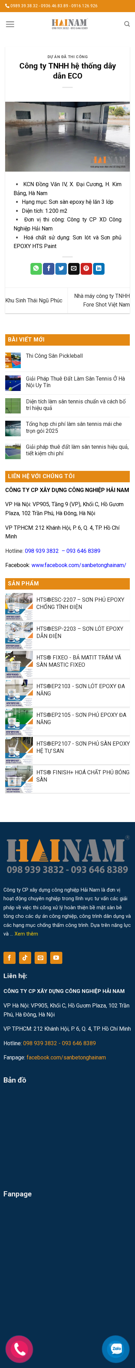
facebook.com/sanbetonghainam (66, 1057)
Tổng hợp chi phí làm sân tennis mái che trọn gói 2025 (74, 427)
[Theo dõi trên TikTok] (25, 958)
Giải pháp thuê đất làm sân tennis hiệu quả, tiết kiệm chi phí (77, 450)
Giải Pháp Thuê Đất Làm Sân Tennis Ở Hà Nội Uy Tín (75, 382)
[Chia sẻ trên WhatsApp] (36, 269)
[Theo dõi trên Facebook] (9, 958)
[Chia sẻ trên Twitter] (61, 269)
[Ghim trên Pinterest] (86, 269)
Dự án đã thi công (67, 57)
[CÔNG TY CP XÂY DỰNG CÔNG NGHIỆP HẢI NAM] (69, 24)
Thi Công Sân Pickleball (54, 356)
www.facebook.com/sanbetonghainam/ (79, 565)
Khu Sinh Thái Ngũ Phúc (33, 300)
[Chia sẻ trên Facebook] (48, 269)
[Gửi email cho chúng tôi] (41, 958)
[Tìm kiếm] (127, 24)
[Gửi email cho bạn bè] (74, 269)
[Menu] (10, 24)
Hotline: (52, 551)
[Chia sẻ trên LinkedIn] (99, 269)
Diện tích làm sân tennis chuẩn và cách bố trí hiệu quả (76, 404)
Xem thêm (26, 934)
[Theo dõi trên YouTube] (56, 958)
